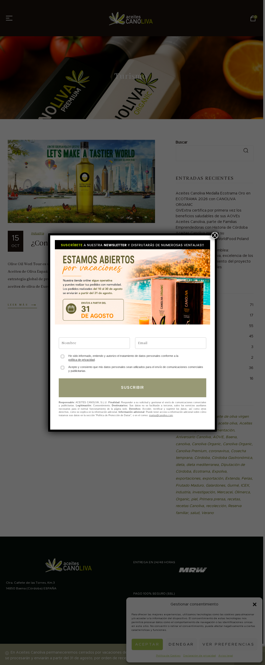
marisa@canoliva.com (161, 415)
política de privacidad (81, 359)
